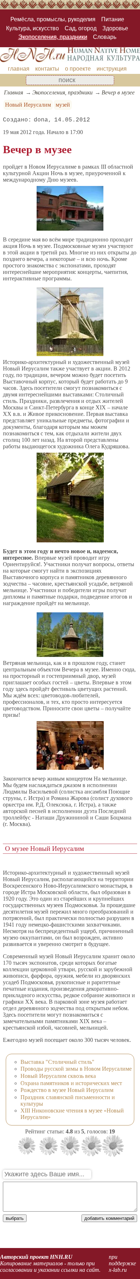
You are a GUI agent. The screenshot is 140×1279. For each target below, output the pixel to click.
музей (63, 105)
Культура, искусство (32, 28)
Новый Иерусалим (28, 105)
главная (18, 69)
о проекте (78, 69)
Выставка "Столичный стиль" (57, 1062)
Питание (112, 19)
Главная (13, 92)
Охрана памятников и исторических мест (71, 1083)
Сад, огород (81, 28)
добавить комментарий (109, 1218)
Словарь (104, 37)
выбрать (15, 1218)
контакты (47, 69)
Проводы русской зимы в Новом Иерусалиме (76, 1069)
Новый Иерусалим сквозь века (58, 1076)
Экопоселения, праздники (52, 37)
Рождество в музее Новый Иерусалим (66, 1090)
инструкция (112, 69)
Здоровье (115, 28)
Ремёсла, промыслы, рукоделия (52, 19)
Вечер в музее (118, 92)
